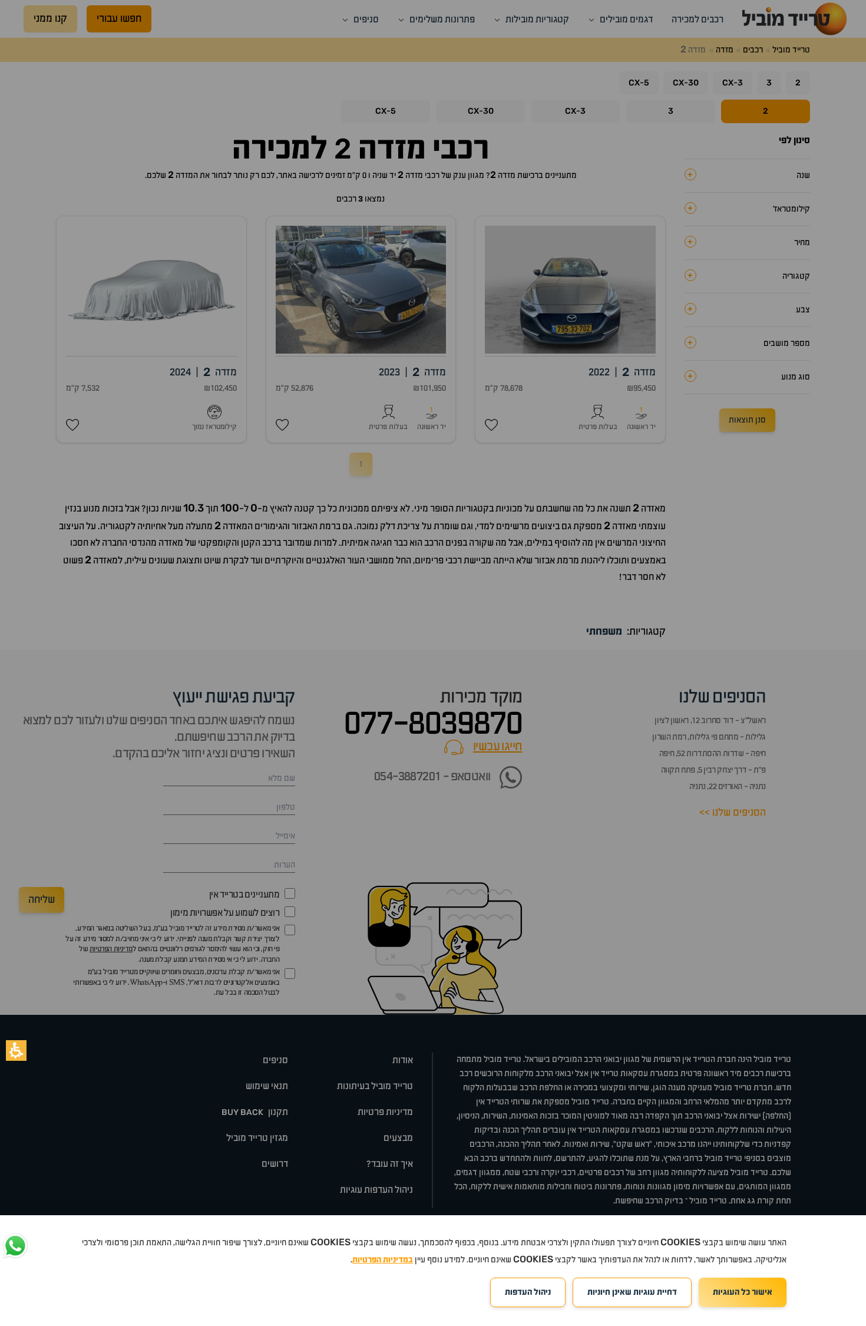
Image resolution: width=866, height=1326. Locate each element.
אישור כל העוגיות (742, 1292)
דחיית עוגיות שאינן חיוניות (632, 1292)
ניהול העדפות (528, 1292)
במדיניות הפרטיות (382, 1260)
